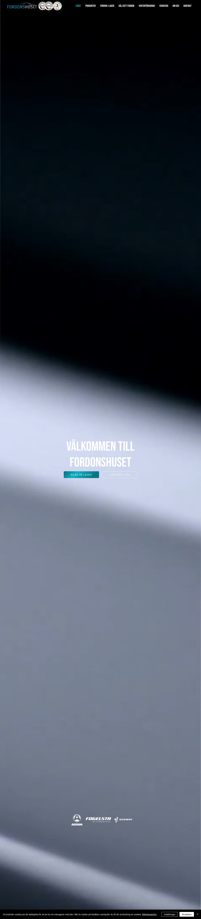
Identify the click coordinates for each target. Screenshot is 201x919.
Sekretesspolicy (149, 914)
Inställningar (169, 914)
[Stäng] (197, 914)
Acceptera (186, 914)
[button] (90, 6)
